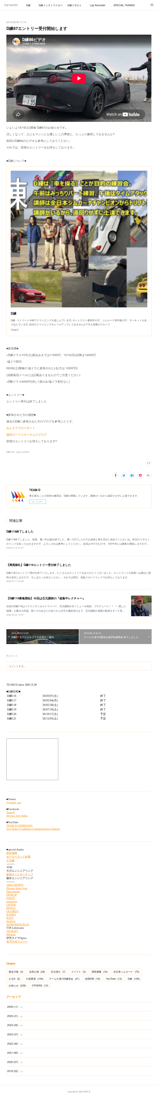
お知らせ (17, 985)
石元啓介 (58, 971)
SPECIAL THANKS (124, 5)
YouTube (114, 978)
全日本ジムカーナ (126, 971)
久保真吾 (34, 978)
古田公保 (37, 971)
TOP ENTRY (11, 5)
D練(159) (10, 451)
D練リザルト (74, 5)
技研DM (92, 978)
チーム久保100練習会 (64, 978)
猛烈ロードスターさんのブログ (26, 434)
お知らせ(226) (22, 451)
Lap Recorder (97, 5)
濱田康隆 (100, 971)
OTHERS (40, 985)
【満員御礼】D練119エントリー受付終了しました (38, 565)
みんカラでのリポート (20, 428)
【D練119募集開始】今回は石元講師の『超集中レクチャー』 (45, 598)
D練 (28, 5)
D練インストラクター (51, 5)
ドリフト (78, 971)
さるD (14, 978)
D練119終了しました (20, 531)
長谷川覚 (16, 971)
